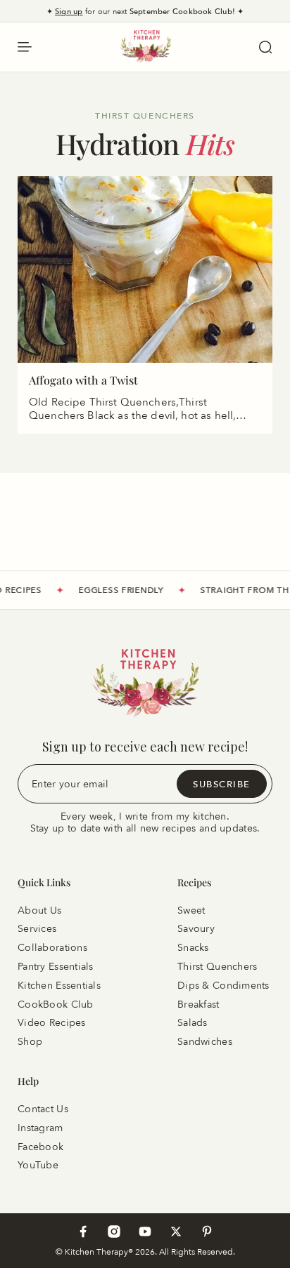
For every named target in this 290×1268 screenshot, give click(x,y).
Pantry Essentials (56, 967)
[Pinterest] (207, 1231)
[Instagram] (114, 1231)
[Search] (265, 47)
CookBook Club (56, 1004)
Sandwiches (204, 1042)
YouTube (38, 1165)
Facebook (40, 1146)
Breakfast (198, 1004)
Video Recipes (52, 1023)
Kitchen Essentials (59, 986)
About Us (39, 910)
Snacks (193, 948)
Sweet (191, 910)
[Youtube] (145, 1231)
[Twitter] (176, 1231)
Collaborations (52, 948)
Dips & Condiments (223, 986)
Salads (192, 1023)
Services (37, 929)
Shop (30, 1042)
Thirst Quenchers (217, 967)
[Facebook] (83, 1231)
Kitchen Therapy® (100, 1251)
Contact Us (43, 1109)
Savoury (196, 929)
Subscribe (222, 783)
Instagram (40, 1128)
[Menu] (25, 47)
